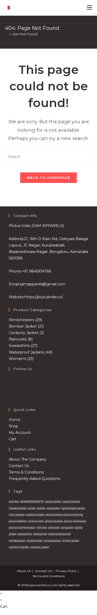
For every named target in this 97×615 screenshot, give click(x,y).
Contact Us (19, 465)
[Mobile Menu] (89, 8)
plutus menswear (75, 521)
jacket (32, 508)
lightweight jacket (73, 508)
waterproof (40, 534)
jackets (41, 508)
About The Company (27, 459)
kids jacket (53, 508)
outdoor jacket (35, 514)
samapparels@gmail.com (42, 284)
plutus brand (53, 514)
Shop (13, 426)
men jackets (17, 514)
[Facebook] (10, 382)
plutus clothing (73, 514)
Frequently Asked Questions (34, 478)
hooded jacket (18, 508)
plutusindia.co (40, 585)
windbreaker (17, 540)
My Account (20, 432)
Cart (12, 439)
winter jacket (70, 540)
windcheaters (52, 540)
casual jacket (53, 501)
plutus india (36, 521)
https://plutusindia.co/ (44, 297)
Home (14, 419)
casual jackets (71, 501)
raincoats (54, 527)
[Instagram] (10, 394)
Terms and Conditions (48, 576)
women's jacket (19, 547)
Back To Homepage (48, 177)
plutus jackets (54, 521)
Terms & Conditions (26, 472)
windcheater (34, 540)
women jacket (39, 547)
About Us (24, 571)
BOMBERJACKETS (32, 501)
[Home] (6, 34)
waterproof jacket (59, 534)
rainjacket (67, 527)
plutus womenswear (22, 527)
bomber (14, 501)
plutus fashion (18, 521)
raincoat (41, 527)
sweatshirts (25, 534)
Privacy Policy (66, 571)
